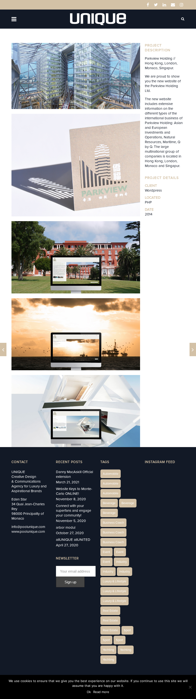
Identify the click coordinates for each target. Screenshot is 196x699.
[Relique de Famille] (3, 349)
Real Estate (110, 611)
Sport (127, 630)
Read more (101, 692)
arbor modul (65, 527)
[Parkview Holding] (193, 349)
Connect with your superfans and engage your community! (73, 510)
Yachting (108, 650)
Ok (89, 692)
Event (106, 552)
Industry (121, 562)
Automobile (110, 474)
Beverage (109, 503)
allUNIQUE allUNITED (73, 539)
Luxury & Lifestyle (114, 581)
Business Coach (113, 523)
